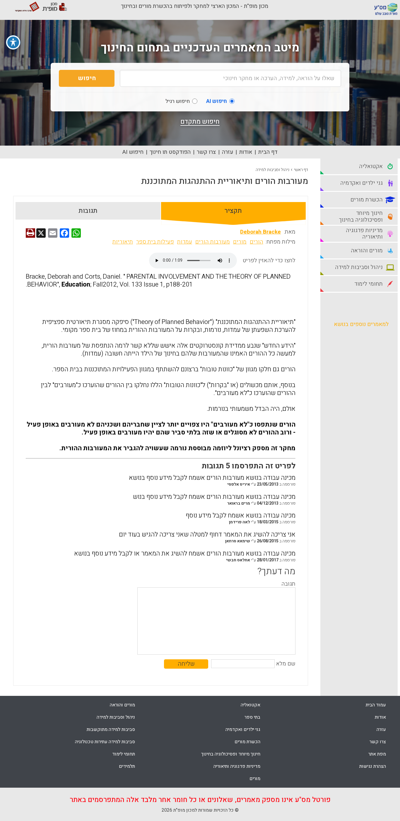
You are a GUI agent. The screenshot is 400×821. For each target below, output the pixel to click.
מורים (240, 242)
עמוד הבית (376, 704)
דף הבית (268, 152)
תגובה (288, 584)
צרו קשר (206, 152)
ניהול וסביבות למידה (272, 170)
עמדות (184, 242)
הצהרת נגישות (372, 766)
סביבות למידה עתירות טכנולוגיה (105, 741)
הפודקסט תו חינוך (170, 152)
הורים (256, 242)
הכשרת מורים (247, 741)
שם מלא (285, 664)
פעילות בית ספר (155, 242)
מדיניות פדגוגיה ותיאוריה (236, 766)
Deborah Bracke (260, 232)
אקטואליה (250, 704)
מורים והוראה (122, 704)
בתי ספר (252, 717)
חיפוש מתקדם (200, 121)
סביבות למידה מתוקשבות (111, 729)
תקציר (233, 210)
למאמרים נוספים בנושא (361, 324)
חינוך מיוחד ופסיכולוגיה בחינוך (230, 754)
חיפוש (87, 78)
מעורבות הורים (212, 242)
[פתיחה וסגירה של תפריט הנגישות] (13, 42)
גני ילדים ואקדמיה (242, 729)
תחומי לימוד (123, 754)
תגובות (88, 210)
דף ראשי (301, 170)
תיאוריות (122, 242)
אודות (245, 152)
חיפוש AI (132, 152)
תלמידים (127, 766)
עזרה (227, 152)
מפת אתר (377, 754)
